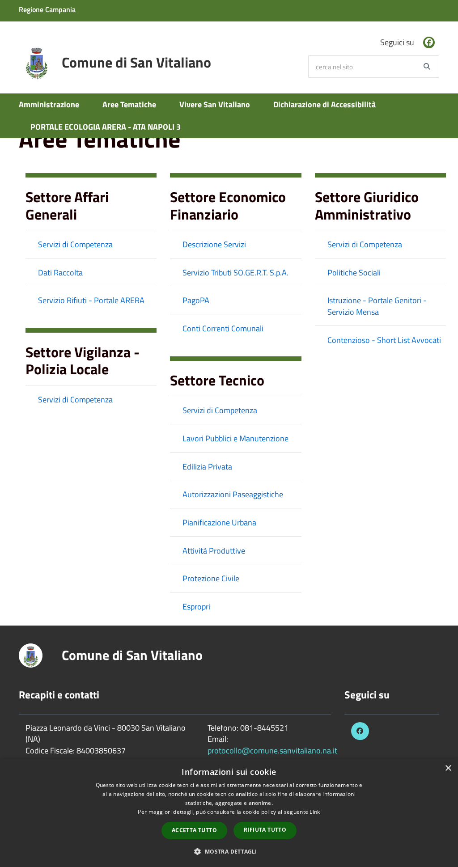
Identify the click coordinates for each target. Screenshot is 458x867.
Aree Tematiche (129, 104)
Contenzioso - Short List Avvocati (384, 340)
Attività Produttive (213, 551)
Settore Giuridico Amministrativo (367, 205)
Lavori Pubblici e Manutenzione (235, 438)
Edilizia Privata (207, 467)
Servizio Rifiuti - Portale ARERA (91, 300)
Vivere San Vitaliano (214, 104)
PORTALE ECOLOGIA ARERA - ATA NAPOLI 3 (105, 127)
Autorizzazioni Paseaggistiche (232, 494)
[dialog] (229, 813)
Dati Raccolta (60, 272)
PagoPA (195, 300)
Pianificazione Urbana (219, 522)
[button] (229, 851)
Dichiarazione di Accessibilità (324, 104)
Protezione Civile (210, 578)
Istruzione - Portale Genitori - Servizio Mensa (377, 306)
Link (315, 812)
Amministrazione (49, 104)
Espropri (196, 607)
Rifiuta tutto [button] (265, 829)
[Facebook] (429, 42)
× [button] (448, 768)
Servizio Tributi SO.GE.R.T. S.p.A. (235, 272)
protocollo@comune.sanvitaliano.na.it (272, 750)
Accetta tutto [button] (194, 830)
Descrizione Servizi (214, 244)
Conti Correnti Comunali (222, 328)
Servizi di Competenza (75, 244)
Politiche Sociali (354, 272)
